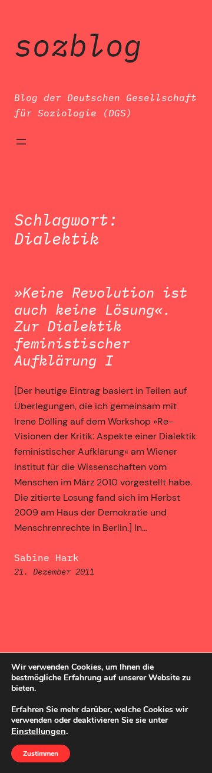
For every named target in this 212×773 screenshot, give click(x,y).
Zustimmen (40, 753)
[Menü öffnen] (21, 142)
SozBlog (78, 44)
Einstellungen (38, 731)
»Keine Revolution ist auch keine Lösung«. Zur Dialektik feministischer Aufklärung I (100, 326)
